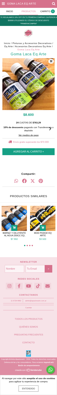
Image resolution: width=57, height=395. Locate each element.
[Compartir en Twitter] (32, 181)
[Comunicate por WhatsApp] (50, 370)
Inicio (7, 43)
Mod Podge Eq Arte (43, 234)
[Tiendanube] (28, 371)
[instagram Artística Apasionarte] (9, 286)
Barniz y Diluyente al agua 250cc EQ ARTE (14, 234)
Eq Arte (8, 46)
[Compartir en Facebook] (24, 181)
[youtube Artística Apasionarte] (28, 286)
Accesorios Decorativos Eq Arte (33, 46)
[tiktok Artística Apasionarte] (38, 286)
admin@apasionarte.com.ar (35, 301)
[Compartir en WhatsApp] (16, 181)
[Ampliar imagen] (51, 61)
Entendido (28, 388)
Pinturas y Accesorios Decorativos (32, 43)
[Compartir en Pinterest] (41, 181)
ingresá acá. (49, 362)
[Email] (47, 286)
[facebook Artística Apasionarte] (19, 286)
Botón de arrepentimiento (29, 365)
